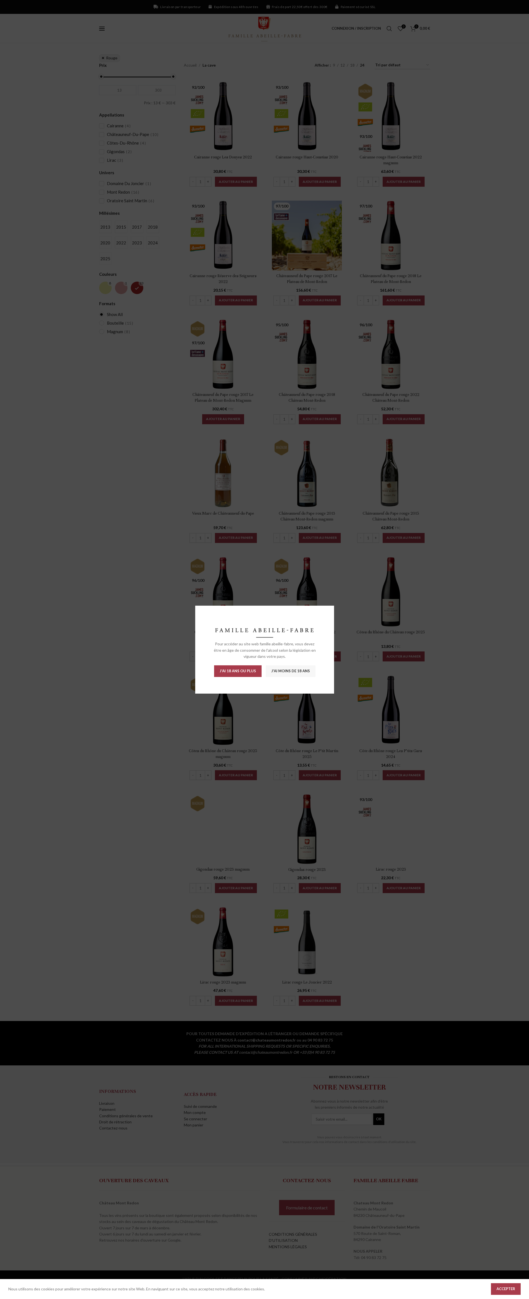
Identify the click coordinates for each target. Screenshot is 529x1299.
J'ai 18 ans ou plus (237, 671)
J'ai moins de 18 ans (290, 671)
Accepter (506, 1289)
